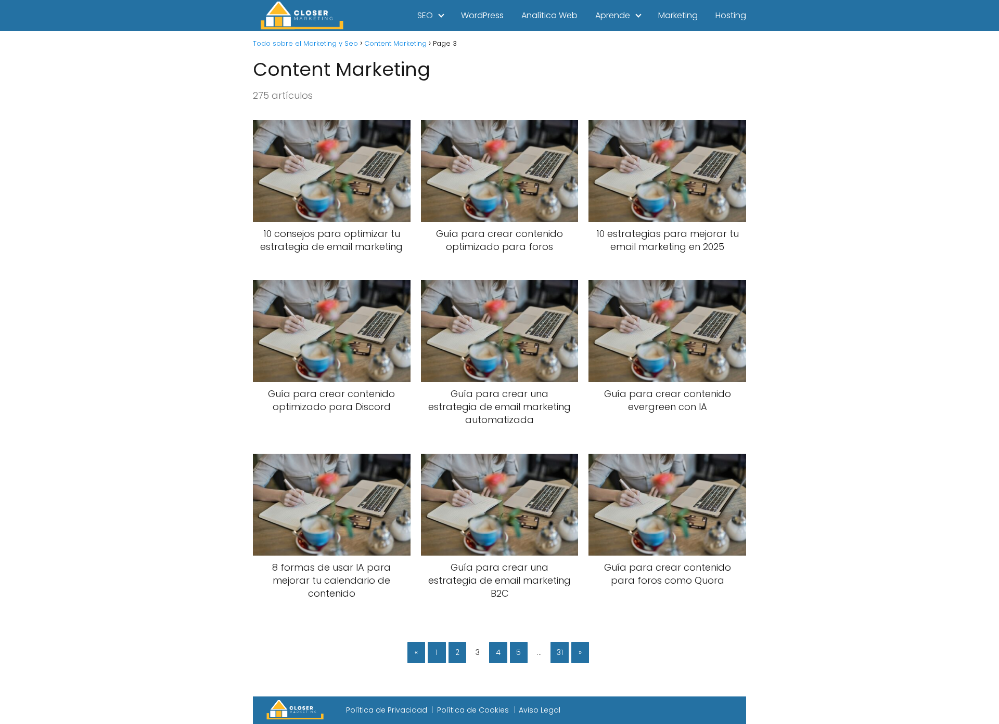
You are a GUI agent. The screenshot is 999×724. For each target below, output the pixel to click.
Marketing (678, 15)
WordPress (482, 15)
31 (560, 652)
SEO (425, 15)
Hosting (730, 15)
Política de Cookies (473, 710)
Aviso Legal (539, 710)
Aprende (612, 15)
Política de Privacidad (386, 710)
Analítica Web (549, 15)
